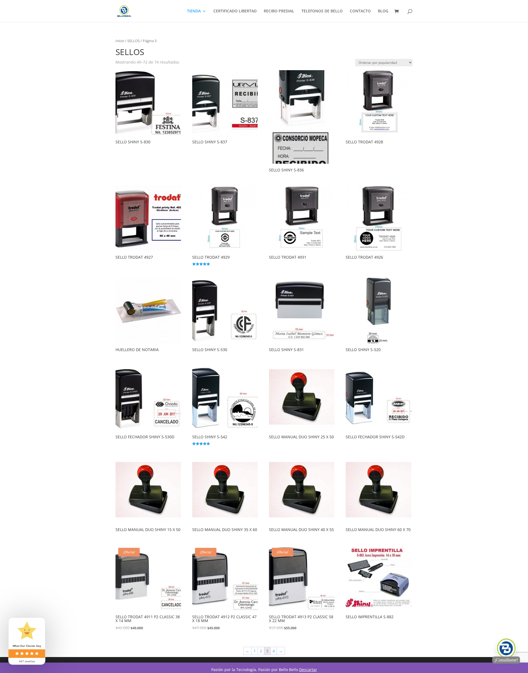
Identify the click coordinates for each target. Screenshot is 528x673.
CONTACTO (360, 11)
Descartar (308, 669)
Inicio (120, 40)
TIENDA (194, 11)
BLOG (383, 11)
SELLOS (133, 40)
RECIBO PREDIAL (279, 11)
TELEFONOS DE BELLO (322, 11)
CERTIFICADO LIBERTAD (235, 11)
